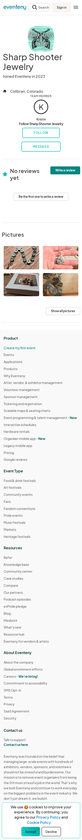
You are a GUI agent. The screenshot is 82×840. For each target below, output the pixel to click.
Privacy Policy (48, 817)
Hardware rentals (17, 431)
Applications (13, 362)
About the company (18, 662)
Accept (30, 832)
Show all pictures (63, 311)
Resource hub (14, 634)
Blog (7, 613)
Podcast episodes (17, 599)
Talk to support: (16, 742)
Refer (8, 557)
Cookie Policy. (39, 822)
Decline (51, 832)
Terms (8, 697)
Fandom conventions (19, 509)
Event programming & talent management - (40, 418)
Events (9, 355)
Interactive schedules (20, 425)
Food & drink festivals (20, 481)
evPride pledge (15, 606)
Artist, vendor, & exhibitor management (33, 383)
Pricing (9, 453)
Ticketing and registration (23, 404)
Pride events (13, 515)
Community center (18, 571)
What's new (12, 627)
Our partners (13, 592)
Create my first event (20, 348)
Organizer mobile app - (24, 438)
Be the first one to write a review (41, 196)
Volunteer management (22, 390)
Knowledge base (16, 564)
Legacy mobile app (18, 446)
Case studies (13, 578)
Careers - (21, 676)
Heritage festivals (17, 536)
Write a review (65, 170)
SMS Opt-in (12, 690)
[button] (39, 7)
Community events (18, 494)
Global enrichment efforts (23, 669)
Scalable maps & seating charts (27, 411)
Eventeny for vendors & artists (26, 641)
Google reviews (15, 459)
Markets (10, 529)
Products (11, 369)
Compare (11, 585)
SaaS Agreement (16, 711)
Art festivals (12, 487)
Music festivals (15, 522)
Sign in (62, 7)
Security (10, 718)
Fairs (7, 501)
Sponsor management (21, 397)
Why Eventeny (14, 376)
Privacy (9, 704)
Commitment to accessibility (25, 683)
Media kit (10, 620)
